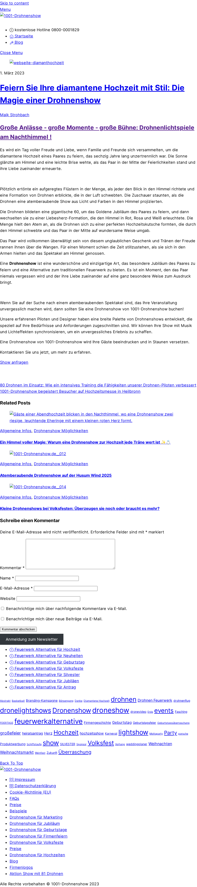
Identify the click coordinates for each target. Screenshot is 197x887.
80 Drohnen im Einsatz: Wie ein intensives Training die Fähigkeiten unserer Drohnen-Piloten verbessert (98, 385)
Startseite (23, 36)
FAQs (14, 798)
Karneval (111, 733)
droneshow (110, 710)
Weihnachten (160, 743)
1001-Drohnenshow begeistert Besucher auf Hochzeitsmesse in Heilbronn (70, 391)
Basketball (18, 700)
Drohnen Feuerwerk (155, 700)
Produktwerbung (12, 744)
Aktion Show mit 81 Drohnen (36, 873)
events (164, 710)
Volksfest (101, 743)
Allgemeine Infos (15, 430)
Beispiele (18, 811)
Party (170, 733)
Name (7, 578)
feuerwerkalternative (48, 721)
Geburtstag (122, 722)
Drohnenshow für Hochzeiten (37, 854)
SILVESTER (67, 744)
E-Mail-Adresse (16, 588)
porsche (183, 733)
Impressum (24, 779)
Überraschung (74, 752)
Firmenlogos (21, 867)
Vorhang (120, 744)
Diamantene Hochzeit (97, 700)
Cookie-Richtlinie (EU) (30, 792)
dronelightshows (25, 710)
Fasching (181, 711)
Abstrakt (5, 700)
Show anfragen (14, 362)
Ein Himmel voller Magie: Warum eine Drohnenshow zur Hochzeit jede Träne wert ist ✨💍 (85, 442)
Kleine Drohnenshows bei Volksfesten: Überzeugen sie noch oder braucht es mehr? (80, 508)
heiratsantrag (32, 733)
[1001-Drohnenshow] (20, 15)
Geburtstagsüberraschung (173, 722)
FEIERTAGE (6, 722)
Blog (18, 42)
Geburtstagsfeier (144, 722)
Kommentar (12, 567)
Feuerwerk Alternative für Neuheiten (48, 655)
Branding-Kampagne (42, 700)
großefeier (10, 733)
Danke (78, 700)
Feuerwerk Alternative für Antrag (44, 687)
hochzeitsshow (92, 733)
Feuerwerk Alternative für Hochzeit (46, 649)
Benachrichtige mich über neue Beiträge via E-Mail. (54, 618)
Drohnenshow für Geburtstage (38, 829)
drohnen (123, 699)
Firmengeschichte (97, 722)
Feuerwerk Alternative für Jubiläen (46, 680)
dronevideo (138, 711)
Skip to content (14, 3)
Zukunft (52, 752)
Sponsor (81, 744)
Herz (48, 733)
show (51, 743)
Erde (150, 711)
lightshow (133, 732)
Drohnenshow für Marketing (36, 817)
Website (7, 598)
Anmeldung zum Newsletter (32, 639)
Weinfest (40, 752)
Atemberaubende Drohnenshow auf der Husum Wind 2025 (56, 475)
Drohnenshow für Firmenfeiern (39, 836)
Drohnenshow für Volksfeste (36, 842)
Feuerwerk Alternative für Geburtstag (49, 662)
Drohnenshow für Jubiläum (35, 823)
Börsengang (66, 700)
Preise (15, 804)
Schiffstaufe (34, 744)
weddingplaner (136, 744)
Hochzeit (66, 732)
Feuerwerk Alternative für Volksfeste (48, 668)
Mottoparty (156, 733)
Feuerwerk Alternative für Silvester (46, 674)
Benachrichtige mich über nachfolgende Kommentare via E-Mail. (66, 608)
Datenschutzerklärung (34, 785)
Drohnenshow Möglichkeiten (61, 430)
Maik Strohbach (14, 114)
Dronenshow (71, 710)
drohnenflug (181, 700)
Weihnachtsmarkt (17, 752)
